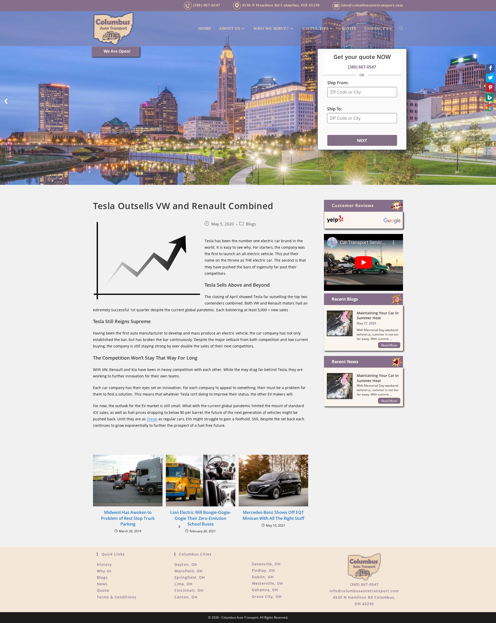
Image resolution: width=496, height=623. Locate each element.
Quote (103, 590)
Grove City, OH (267, 596)
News (102, 583)
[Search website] (401, 28)
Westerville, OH (267, 583)
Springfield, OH (189, 577)
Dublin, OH (263, 576)
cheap (152, 418)
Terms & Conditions (116, 597)
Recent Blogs (345, 299)
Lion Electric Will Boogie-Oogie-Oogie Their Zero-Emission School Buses (200, 518)
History (104, 564)
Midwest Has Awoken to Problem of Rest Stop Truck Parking (128, 518)
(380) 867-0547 (206, 5)
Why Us (104, 570)
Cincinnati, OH (189, 590)
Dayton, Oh (185, 564)
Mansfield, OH (188, 570)
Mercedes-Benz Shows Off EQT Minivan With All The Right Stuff (273, 515)
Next (362, 140)
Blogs (251, 224)
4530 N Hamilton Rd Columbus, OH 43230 (280, 5)
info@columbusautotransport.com (372, 5)
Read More (389, 345)
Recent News (345, 361)
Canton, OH (186, 597)
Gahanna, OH (265, 589)
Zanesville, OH (266, 563)
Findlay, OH (263, 570)
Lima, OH (183, 583)
